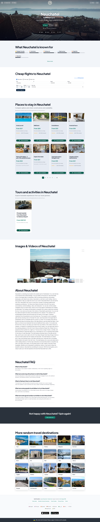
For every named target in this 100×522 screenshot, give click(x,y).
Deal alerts (34, 501)
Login (97, 2)
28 (56, 177)
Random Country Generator (43, 501)
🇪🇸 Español (43, 506)
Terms (66, 501)
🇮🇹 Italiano (55, 506)
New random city (50, 417)
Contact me (49, 498)
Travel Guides (54, 501)
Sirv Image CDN (63, 498)
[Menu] (2, 3)
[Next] (59, 178)
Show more (50, 61)
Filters (52, 25)
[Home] (50, 3)
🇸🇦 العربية (60, 506)
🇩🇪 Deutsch (49, 506)
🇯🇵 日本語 (69, 506)
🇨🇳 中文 (64, 506)
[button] (83, 250)
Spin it (46, 25)
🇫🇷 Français (36, 506)
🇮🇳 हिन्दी (53, 508)
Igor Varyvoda (44, 498)
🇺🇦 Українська (48, 508)
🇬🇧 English (31, 506)
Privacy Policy (61, 501)
